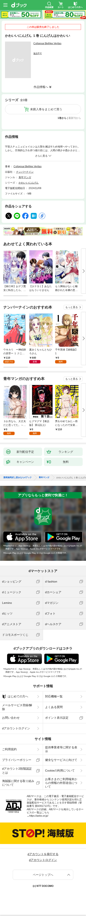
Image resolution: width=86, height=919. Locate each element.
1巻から (62, 118)
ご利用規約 (9, 749)
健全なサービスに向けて (61, 760)
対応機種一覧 (54, 696)
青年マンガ (25, 177)
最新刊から (74, 118)
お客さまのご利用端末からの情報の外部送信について (61, 782)
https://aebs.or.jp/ (38, 815)
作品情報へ (41, 87)
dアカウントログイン (16, 728)
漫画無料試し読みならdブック (17, 477)
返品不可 (37, 53)
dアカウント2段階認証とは (17, 770)
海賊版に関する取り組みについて (18, 782)
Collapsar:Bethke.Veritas (47, 43)
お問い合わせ (11, 717)
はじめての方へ (18, 696)
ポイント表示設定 (56, 717)
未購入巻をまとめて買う (46, 109)
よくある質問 (54, 707)
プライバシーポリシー (16, 760)
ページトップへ (43, 874)
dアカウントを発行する (43, 854)
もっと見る (71, 307)
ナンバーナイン (25, 171)
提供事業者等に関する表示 (61, 749)
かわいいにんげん (29, 182)
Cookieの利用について (60, 770)
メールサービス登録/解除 (17, 707)
